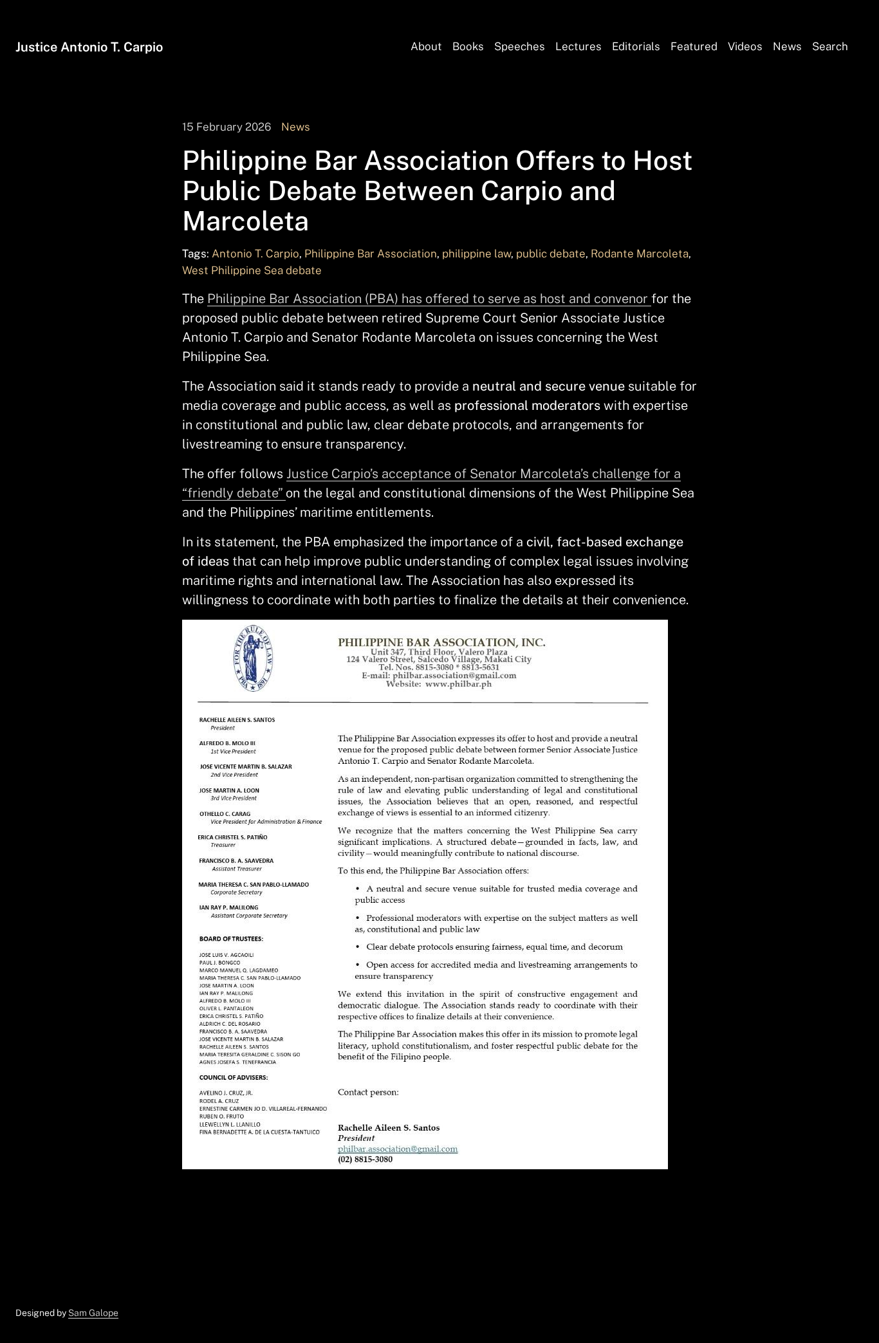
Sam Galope (93, 1313)
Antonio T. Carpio (255, 253)
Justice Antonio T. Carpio (89, 47)
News (295, 126)
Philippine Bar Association (370, 253)
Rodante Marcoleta (640, 253)
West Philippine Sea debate (252, 270)
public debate (551, 253)
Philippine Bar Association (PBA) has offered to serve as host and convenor (429, 298)
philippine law (476, 253)
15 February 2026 (226, 126)
